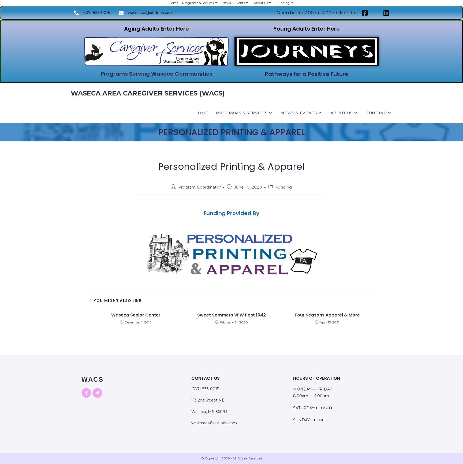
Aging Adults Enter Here (156, 28)
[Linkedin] (386, 13)
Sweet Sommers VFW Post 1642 (231, 315)
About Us (260, 3)
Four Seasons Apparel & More (327, 315)
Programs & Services (198, 3)
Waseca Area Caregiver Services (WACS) (148, 93)
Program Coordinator (199, 187)
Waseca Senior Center (135, 315)
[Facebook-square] (365, 13)
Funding (283, 3)
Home (173, 3)
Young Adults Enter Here (306, 28)
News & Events (233, 3)
